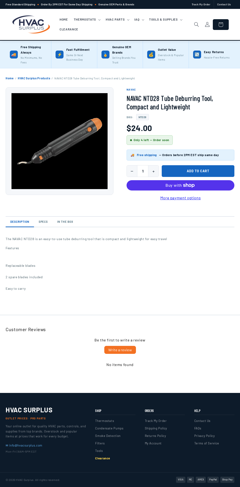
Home (10, 78)
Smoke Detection (107, 436)
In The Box (65, 221)
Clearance (102, 458)
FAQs (197, 428)
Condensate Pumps (109, 428)
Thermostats (104, 421)
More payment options (180, 197)
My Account (153, 443)
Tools (99, 451)
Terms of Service (206, 443)
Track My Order (201, 4)
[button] (87, 20)
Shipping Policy (156, 428)
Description (19, 221)
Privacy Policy (204, 436)
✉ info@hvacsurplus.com (24, 445)
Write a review (120, 350)
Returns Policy (155, 436)
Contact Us (224, 4)
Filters (100, 443)
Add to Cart (198, 171)
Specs (43, 221)
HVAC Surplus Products (34, 78)
